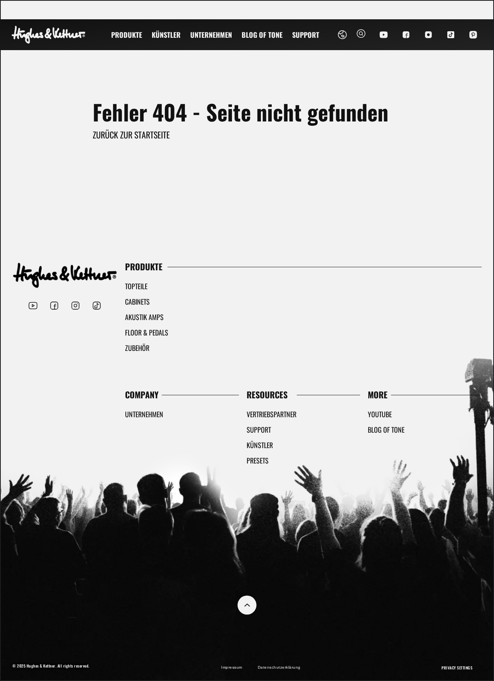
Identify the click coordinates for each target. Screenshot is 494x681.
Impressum (231, 667)
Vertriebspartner (271, 414)
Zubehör (137, 348)
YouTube (380, 414)
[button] (361, 34)
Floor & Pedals (146, 332)
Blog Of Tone (262, 35)
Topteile (136, 286)
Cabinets (137, 302)
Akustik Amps (144, 317)
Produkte (126, 35)
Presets (258, 460)
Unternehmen (211, 35)
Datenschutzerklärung (279, 667)
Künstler (166, 35)
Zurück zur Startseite (131, 134)
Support (305, 35)
